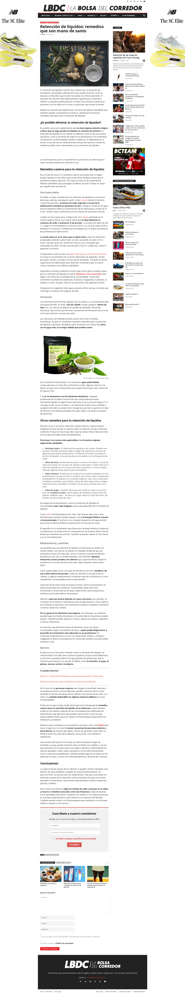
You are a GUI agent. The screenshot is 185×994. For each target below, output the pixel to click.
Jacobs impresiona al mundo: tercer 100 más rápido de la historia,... (135, 107)
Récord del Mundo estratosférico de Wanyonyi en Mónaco (134, 96)
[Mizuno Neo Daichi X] (118, 307)
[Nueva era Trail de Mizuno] (118, 277)
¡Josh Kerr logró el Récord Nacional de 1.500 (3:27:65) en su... (135, 86)
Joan (114, 210)
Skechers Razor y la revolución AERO (131, 243)
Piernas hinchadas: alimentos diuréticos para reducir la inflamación (97, 885)
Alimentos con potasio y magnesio (48, 884)
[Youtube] (144, 1)
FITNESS (114, 15)
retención (55, 855)
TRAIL (80, 15)
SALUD (103, 15)
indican (84, 200)
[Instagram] (134, 1)
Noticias (47, 20)
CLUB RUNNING (128, 15)
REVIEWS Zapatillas (64, 15)
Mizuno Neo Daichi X (132, 304)
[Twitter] (141, 1)
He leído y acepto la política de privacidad (76, 838)
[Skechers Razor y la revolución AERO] (118, 245)
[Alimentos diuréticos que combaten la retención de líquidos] (74, 874)
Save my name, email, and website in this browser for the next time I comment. (70, 937)
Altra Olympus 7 (130, 222)
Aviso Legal (99, 992)
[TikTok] (137, 1)
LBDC (43, 34)
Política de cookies (111, 992)
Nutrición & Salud (53, 22)
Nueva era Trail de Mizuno (134, 273)
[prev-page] (105, 863)
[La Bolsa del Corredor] (92, 8)
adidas (115, 51)
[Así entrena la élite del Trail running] (118, 119)
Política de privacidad (65, 943)
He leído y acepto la (57, 943)
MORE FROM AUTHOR (63, 862)
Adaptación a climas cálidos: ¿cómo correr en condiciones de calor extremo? (135, 128)
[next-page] (108, 863)
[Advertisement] (74, 152)
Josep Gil (115, 60)
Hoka (114, 204)
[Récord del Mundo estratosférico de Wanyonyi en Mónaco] (118, 98)
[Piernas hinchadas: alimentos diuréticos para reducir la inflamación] (98, 874)
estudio (84, 217)
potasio (48, 855)
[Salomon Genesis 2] (118, 297)
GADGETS (91, 15)
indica (48, 514)
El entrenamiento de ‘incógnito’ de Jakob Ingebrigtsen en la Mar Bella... (133, 139)
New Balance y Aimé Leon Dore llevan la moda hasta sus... (134, 265)
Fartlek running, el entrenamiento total (132, 75)
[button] (144, 15)
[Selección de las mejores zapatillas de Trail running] (129, 42)
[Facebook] (127, 1)
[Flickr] (131, 1)
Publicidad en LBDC (139, 992)
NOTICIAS (46, 15)
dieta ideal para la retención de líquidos (87, 254)
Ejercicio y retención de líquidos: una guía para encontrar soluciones (71, 676)
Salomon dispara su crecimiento (132, 233)
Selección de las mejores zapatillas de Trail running (126, 56)
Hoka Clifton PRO (121, 207)
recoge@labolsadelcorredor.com (96, 977)
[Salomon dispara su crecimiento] (118, 235)
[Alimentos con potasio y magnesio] (51, 874)
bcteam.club (133, 973)
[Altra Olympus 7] (118, 225)
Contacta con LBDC (125, 992)
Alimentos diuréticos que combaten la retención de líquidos (67, 681)
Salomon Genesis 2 (131, 294)
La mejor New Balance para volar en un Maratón (134, 285)
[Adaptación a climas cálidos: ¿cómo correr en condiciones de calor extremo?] (118, 129)
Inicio (41, 20)
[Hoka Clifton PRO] (129, 194)
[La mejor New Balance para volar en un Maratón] (118, 287)
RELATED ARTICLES (47, 862)
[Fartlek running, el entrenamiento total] (118, 77)
